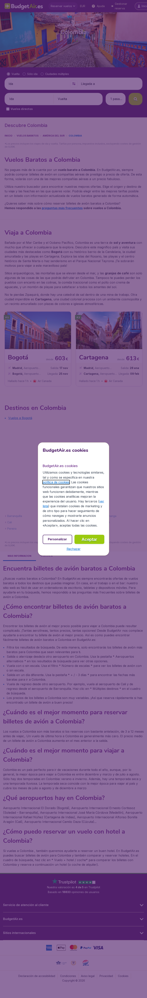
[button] (74, 549)
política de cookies (56, 482)
